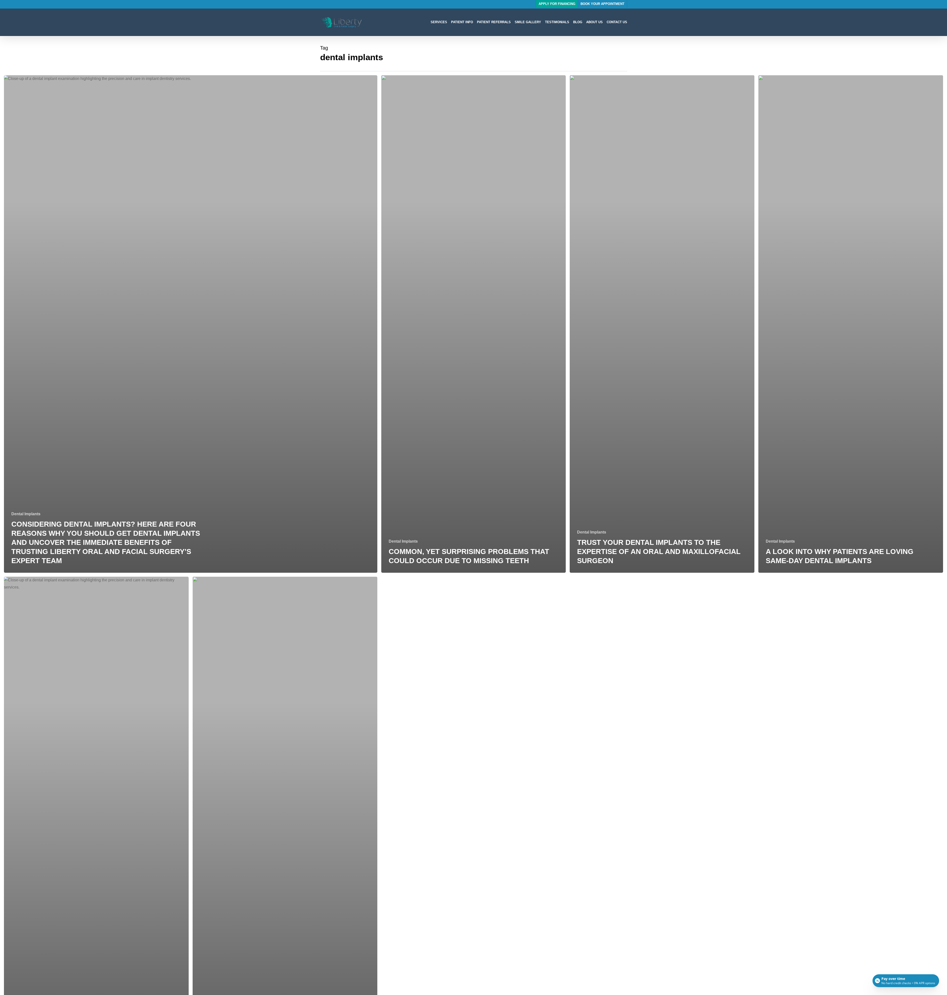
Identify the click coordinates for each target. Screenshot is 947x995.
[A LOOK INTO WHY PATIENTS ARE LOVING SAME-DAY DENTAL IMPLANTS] (850, 324)
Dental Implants (25, 514)
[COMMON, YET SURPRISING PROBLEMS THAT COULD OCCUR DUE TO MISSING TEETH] (473, 324)
